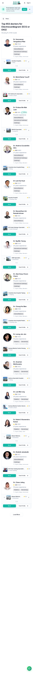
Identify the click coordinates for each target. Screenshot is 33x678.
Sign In (28, 3)
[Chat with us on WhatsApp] (29, 668)
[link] (16, 61)
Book (9, 70)
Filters (7, 18)
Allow (24, 9)
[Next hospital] (28, 61)
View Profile (22, 70)
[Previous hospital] (4, 61)
